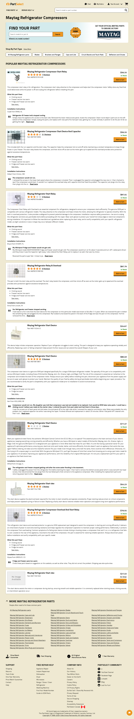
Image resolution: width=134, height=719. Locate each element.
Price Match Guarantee (14, 679)
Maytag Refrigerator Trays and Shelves (105, 643)
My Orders (100, 4)
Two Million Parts (73, 674)
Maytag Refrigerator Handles (102, 625)
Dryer (38, 677)
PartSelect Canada (73, 707)
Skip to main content (67, 28)
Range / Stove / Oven (44, 682)
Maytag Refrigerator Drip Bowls (21, 620)
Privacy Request (73, 693)
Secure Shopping (73, 698)
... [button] (29, 122)
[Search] (126, 10)
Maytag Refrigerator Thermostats (22, 643)
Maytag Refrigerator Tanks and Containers (107, 640)
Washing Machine (42, 688)
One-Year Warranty (13, 677)
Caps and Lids (71, 54)
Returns (9, 671)
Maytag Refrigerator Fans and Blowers (64, 623)
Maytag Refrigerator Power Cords (22, 638)
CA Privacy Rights (73, 688)
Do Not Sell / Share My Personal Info (80, 690)
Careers (69, 679)
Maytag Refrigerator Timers (60, 643)
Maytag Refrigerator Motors (61, 635)
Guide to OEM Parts (43, 693)
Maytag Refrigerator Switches (61, 640)
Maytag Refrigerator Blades (60, 610)
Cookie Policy (71, 685)
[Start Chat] (129, 713)
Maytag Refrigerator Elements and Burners (25, 623)
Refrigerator (40, 685)
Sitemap (70, 701)
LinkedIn (104, 679)
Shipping (9, 669)
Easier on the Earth (74, 677)
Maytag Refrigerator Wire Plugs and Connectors (27, 648)
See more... (15, 104)
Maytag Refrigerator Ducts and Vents (64, 620)
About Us (70, 669)
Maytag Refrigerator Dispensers (21, 618)
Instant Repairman (43, 671)
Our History (71, 671)
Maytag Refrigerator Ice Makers (21, 630)
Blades (37, 54)
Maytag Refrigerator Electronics (103, 620)
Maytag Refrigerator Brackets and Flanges (107, 610)
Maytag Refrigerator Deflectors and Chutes (107, 615)
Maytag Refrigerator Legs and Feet (63, 633)
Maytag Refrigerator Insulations (62, 630)
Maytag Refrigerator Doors (60, 618)
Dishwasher (40, 674)
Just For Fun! (105, 685)
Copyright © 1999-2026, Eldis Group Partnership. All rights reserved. (67, 715)
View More (27, 49)
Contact (8, 682)
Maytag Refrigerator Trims (19, 645)
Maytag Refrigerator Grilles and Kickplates (66, 625)
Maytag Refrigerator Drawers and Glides (106, 618)
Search (57, 34)
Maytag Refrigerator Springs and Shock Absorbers (27, 640)
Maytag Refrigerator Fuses (19, 625)
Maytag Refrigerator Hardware (21, 628)
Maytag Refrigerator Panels (101, 635)
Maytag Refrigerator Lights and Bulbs (105, 633)
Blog (102, 682)
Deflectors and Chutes (117, 54)
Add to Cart (120, 79)
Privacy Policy (72, 682)
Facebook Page (106, 675)
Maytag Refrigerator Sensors (102, 638)
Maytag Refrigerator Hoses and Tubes (105, 628)
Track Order (10, 674)
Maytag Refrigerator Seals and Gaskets (65, 638)
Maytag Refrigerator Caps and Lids (22, 615)
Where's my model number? (19, 38)
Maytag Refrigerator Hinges (61, 628)
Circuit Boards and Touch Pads (93, 54)
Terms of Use (71, 696)
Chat (89, 4)
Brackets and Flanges (53, 54)
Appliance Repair (42, 669)
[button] (12, 10)
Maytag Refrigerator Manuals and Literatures (26, 635)
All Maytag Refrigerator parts (18, 54)
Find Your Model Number (45, 690)
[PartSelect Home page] (15, 4)
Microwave (40, 679)
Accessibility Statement (75, 704)
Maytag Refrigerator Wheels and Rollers (106, 645)
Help (7, 685)
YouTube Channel (107, 672)
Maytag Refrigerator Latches (20, 633)
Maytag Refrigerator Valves (60, 645)
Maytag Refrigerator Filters (101, 623)
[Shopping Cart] (126, 4)
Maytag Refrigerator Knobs (101, 630)
